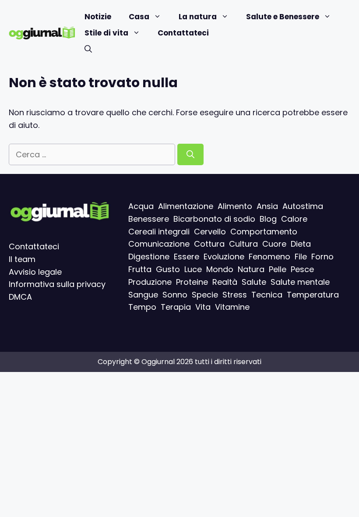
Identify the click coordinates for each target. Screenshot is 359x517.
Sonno (174, 294)
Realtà (224, 281)
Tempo (142, 306)
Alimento (235, 206)
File (301, 256)
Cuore (274, 243)
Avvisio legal (33, 271)
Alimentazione (185, 206)
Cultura (243, 243)
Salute (254, 281)
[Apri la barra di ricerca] (88, 49)
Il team (22, 258)
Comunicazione (159, 243)
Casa (139, 16)
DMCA (20, 296)
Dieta (301, 243)
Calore (294, 218)
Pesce (302, 269)
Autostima (302, 206)
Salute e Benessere (282, 16)
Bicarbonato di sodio (214, 218)
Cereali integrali (159, 231)
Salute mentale (300, 281)
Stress (234, 294)
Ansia (267, 206)
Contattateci (183, 33)
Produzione (150, 281)
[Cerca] (190, 154)
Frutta (139, 269)
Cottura (209, 243)
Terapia (176, 306)
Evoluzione (224, 256)
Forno (322, 256)
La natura (198, 16)
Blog (268, 218)
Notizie (97, 16)
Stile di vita (106, 33)
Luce (193, 269)
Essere (186, 256)
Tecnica (266, 294)
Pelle (277, 269)
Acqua (141, 206)
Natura (251, 269)
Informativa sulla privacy (57, 284)
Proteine (192, 281)
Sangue (143, 294)
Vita (203, 306)
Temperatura (313, 294)
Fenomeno (269, 256)
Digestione (148, 256)
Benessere (148, 218)
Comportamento (263, 231)
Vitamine (232, 306)
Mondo (219, 269)
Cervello (210, 231)
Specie (205, 294)
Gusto (168, 269)
